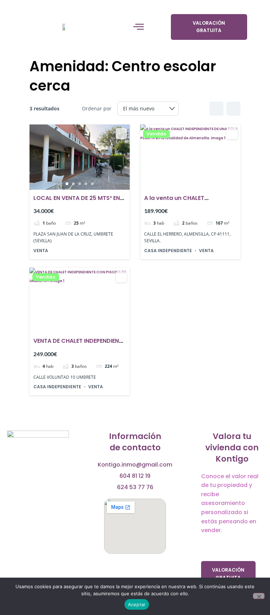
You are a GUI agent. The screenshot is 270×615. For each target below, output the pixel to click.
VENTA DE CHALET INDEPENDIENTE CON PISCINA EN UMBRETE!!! (79, 345)
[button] (138, 26)
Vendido (156, 134)
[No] (259, 596)
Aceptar (137, 604)
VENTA (40, 251)
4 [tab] (86, 183)
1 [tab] (67, 183)
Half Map (233, 109)
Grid (217, 109)
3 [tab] (79, 183)
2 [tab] (73, 183)
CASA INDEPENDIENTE (168, 251)
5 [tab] (92, 183)
